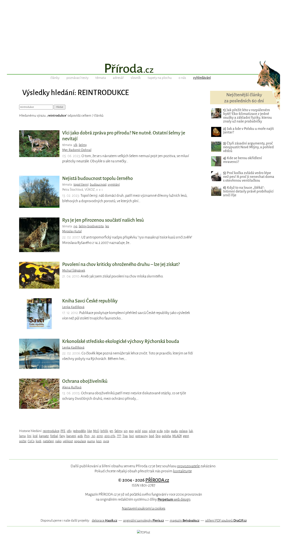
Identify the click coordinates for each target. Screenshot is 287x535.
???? (119, 436)
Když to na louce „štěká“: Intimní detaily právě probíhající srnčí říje (248, 191)
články (54, 78)
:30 (93, 436)
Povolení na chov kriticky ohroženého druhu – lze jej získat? (121, 264)
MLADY (177, 436)
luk (191, 431)
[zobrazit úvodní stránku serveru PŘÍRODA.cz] (143, 68)
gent (186, 436)
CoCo (31, 441)
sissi (144, 431)
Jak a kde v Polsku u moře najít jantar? (248, 130)
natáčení (48, 441)
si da (160, 431)
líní (29, 436)
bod (151, 436)
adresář (118, 78)
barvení (71, 436)
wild (138, 431)
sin (126, 431)
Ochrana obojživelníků (85, 381)
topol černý (81, 184)
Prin (87, 436)
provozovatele (188, 466)
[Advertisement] (143, 29)
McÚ (96, 431)
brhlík (104, 431)
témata (100, 78)
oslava (183, 431)
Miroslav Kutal (72, 231)
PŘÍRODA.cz (157, 480)
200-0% (109, 436)
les (107, 226)
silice (152, 431)
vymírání (114, 184)
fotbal (54, 436)
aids (80, 436)
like (89, 431)
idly (69, 431)
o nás (182, 78)
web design (174, 499)
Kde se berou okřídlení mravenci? (242, 160)
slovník (136, 78)
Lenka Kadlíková (73, 307)
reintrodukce (51, 431)
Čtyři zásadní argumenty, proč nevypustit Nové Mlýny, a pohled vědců (248, 147)
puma (91, 441)
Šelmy (118, 431)
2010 (100, 436)
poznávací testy (77, 78)
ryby (167, 431)
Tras (125, 436)
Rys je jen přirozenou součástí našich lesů (103, 220)
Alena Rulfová (72, 387)
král (35, 436)
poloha (166, 436)
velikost (68, 441)
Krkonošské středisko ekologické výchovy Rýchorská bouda (120, 341)
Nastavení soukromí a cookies (143, 508)
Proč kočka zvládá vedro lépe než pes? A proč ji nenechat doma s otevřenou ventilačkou (248, 176)
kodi (38, 441)
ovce (106, 441)
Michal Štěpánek (73, 270)
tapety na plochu (160, 78)
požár (22, 441)
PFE (63, 431)
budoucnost (98, 184)
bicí (131, 436)
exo (131, 431)
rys (75, 226)
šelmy (83, 145)
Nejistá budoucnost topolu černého (97, 178)
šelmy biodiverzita (91, 226)
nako (58, 441)
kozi (99, 441)
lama (22, 436)
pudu (174, 431)
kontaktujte (182, 471)
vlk (75, 145)
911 (111, 431)
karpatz (44, 436)
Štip (157, 436)
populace (80, 441)
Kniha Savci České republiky (90, 300)
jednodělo (79, 431)
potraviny (141, 436)
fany (62, 436)
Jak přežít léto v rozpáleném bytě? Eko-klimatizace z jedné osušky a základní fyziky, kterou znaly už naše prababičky (247, 115)
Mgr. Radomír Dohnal (76, 150)
